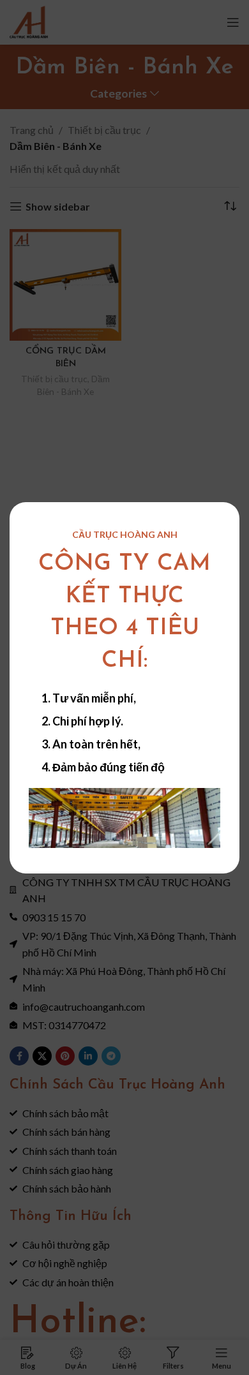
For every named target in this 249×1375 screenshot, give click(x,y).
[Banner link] (124, 818)
